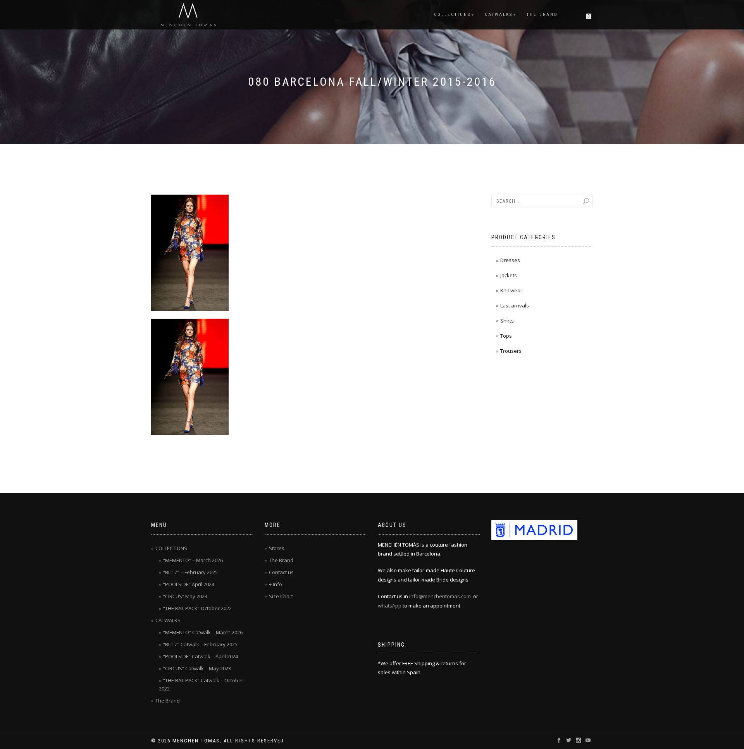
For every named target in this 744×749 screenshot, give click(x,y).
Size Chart (281, 596)
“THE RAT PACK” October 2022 (197, 608)
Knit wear (511, 290)
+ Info (275, 584)
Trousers (511, 350)
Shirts (507, 320)
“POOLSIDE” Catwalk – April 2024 (200, 656)
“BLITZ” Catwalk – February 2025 (200, 644)
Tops (506, 335)
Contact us (281, 572)
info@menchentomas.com (440, 596)
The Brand (542, 14)
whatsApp (389, 605)
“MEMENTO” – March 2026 (193, 560)
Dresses (510, 260)
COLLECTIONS (452, 14)
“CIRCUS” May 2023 (185, 596)
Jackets (508, 275)
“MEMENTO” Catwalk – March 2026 (203, 632)
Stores (276, 548)
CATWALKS (499, 14)
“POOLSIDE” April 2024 (188, 584)
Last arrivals (514, 305)
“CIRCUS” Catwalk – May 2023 (197, 668)
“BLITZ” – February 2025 (190, 572)
